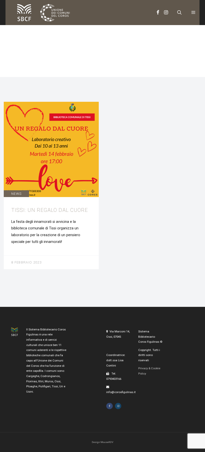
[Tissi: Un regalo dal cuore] (51, 185)
